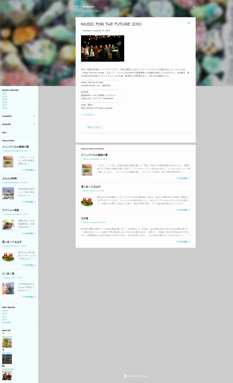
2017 (4, 105)
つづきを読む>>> (88, 114)
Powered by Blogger (137, 376)
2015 (4, 99)
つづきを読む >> (183, 178)
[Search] (194, 7)
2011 (4, 316)
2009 (5, 310)
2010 (4, 313)
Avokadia (88, 6)
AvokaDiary (8, 369)
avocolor (7, 336)
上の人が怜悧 (9, 178)
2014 (4, 96)
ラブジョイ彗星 (10, 210)
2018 (4, 108)
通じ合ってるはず (90, 186)
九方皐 (84, 218)
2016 (4, 102)
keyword (6, 322)
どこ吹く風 (8, 273)
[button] (188, 23)
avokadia (6, 352)
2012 (4, 319)
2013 (4, 93)
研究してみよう (95, 127)
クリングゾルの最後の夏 (94, 155)
